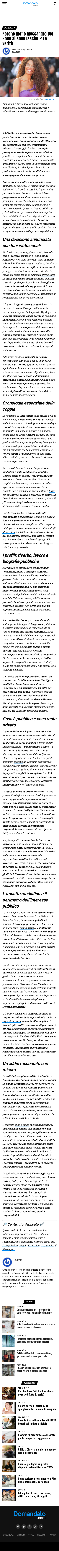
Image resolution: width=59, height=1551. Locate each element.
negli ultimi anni (11, 1021)
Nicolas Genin (50, 99)
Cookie (31, 1534)
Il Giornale (47, 1245)
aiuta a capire (22, 1124)
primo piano (27, 927)
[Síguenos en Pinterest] (29, 1526)
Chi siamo (21, 1534)
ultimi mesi (8, 532)
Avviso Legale (8, 1534)
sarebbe (18, 761)
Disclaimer (41, 1534)
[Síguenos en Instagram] (35, 1526)
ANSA (22, 1245)
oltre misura (48, 274)
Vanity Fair (33, 1245)
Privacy (53, 1534)
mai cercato (26, 631)
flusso (52, 491)
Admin (17, 52)
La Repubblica (10, 1245)
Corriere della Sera (44, 1241)
